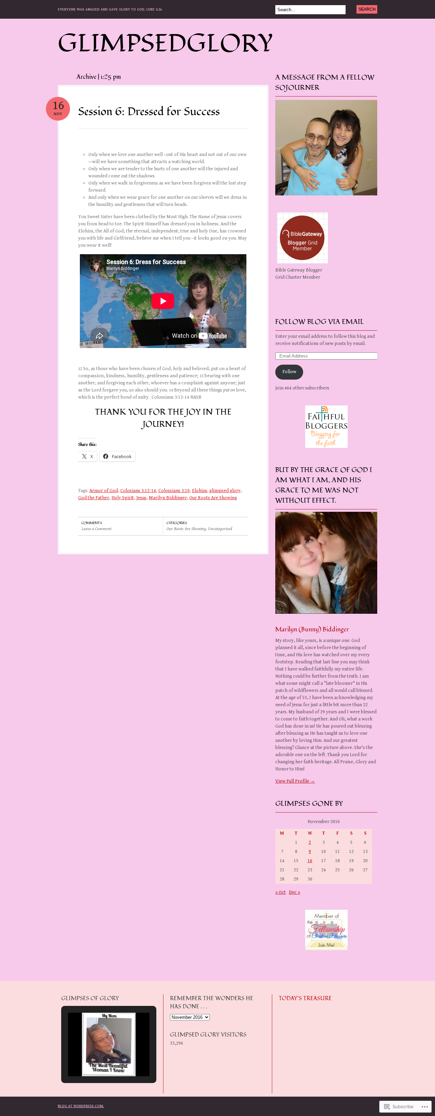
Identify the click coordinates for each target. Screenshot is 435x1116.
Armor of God (103, 490)
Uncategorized (220, 528)
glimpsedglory (165, 43)
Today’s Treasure (305, 998)
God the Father (93, 498)
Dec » (294, 892)
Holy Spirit (122, 498)
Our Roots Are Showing (213, 498)
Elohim (199, 490)
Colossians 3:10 (174, 490)
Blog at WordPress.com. (81, 1106)
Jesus (141, 498)
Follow (289, 371)
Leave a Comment (96, 528)
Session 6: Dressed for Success (149, 111)
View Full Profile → (295, 781)
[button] (93, 1060)
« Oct (280, 892)
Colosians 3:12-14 (138, 490)
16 (310, 861)
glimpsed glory (225, 490)
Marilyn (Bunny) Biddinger (312, 629)
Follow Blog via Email (319, 322)
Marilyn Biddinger (168, 498)
